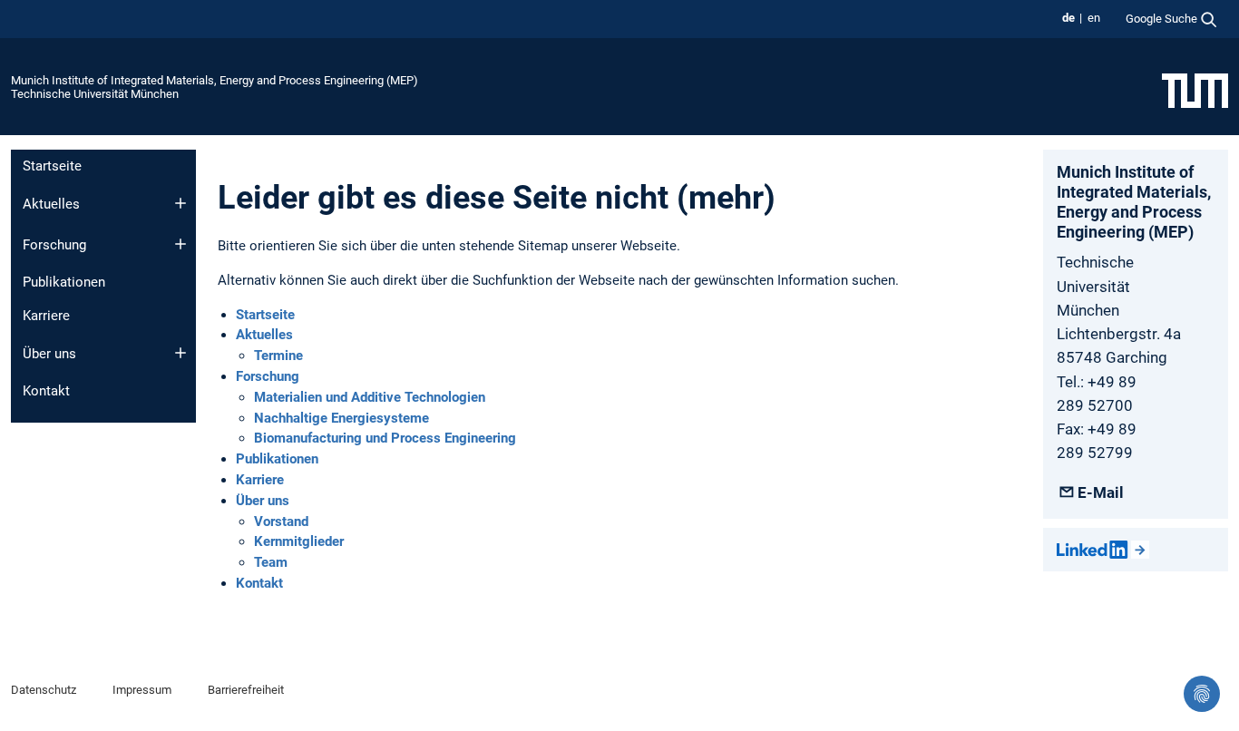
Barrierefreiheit (246, 690)
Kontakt (46, 391)
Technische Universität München (95, 94)
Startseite (52, 166)
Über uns (49, 354)
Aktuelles (51, 204)
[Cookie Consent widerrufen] (1202, 694)
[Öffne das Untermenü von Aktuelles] (180, 203)
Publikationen (64, 282)
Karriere (46, 315)
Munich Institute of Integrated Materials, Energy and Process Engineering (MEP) (214, 80)
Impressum (141, 690)
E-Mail (1100, 492)
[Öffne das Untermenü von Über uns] (180, 353)
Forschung (54, 245)
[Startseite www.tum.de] (1195, 90)
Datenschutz (43, 690)
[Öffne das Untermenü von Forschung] (180, 244)
